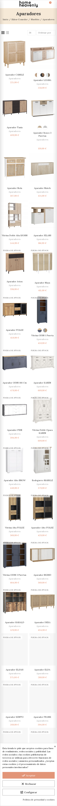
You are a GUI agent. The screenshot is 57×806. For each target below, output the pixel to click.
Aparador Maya (42, 282)
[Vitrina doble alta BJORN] (15, 215)
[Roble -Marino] (40, 330)
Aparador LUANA (42, 80)
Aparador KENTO (15, 717)
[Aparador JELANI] (42, 215)
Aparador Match (42, 188)
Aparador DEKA (42, 622)
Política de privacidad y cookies (39, 799)
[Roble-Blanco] (37, 75)
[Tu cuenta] (52, 4)
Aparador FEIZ (14, 430)
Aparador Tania (14, 127)
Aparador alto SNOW (15, 480)
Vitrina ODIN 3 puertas (14, 575)
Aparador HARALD (14, 622)
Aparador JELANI (42, 235)
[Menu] (4, 4)
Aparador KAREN (42, 382)
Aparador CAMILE (14, 74)
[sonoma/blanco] (40, 128)
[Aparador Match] (42, 168)
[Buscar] (9, 4)
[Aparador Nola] (15, 168)
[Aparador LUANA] (42, 54)
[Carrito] (47, 4)
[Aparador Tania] (15, 107)
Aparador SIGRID (42, 575)
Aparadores (15, 78)
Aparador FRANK (42, 717)
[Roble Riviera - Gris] (45, 330)
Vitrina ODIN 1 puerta (42, 335)
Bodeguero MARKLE (42, 480)
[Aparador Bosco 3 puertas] (42, 107)
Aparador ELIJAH (14, 669)
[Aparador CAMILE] (15, 54)
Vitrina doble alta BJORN (15, 235)
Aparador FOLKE (14, 330)
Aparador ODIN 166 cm (15, 382)
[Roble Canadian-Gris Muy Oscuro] (42, 75)
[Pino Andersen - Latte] (48, 75)
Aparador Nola (14, 188)
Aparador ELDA (42, 669)
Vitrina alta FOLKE (14, 527)
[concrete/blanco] (45, 128)
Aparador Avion (14, 281)
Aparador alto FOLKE (42, 527)
